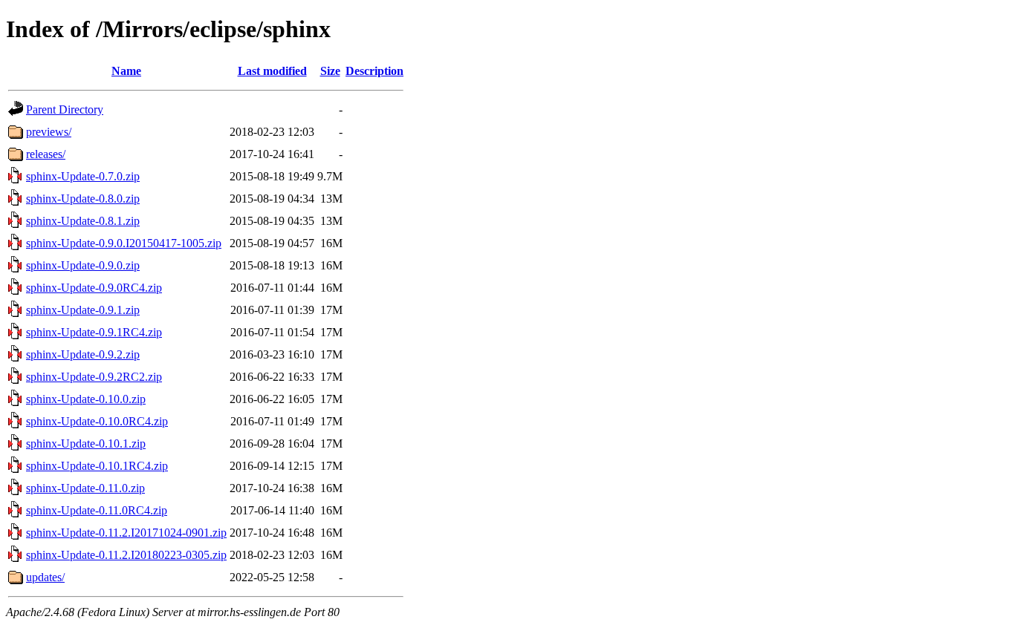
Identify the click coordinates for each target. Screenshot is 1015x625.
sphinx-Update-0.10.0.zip (86, 399)
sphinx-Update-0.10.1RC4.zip (97, 465)
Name (126, 71)
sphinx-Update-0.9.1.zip (83, 310)
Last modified (272, 71)
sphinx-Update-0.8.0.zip (83, 198)
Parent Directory (64, 109)
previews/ (48, 131)
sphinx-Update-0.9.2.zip (83, 354)
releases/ (45, 154)
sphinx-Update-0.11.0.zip (85, 488)
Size (330, 71)
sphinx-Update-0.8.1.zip (83, 221)
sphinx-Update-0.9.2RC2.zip (94, 376)
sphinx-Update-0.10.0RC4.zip (97, 421)
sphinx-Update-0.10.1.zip (86, 443)
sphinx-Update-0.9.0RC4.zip (94, 287)
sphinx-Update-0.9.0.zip (83, 265)
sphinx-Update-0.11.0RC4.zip (96, 510)
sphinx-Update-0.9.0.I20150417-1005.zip (123, 243)
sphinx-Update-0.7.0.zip (83, 176)
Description (374, 71)
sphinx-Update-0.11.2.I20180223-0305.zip (126, 555)
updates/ (45, 577)
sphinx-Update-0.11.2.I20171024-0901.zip (126, 532)
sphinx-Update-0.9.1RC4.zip (94, 332)
